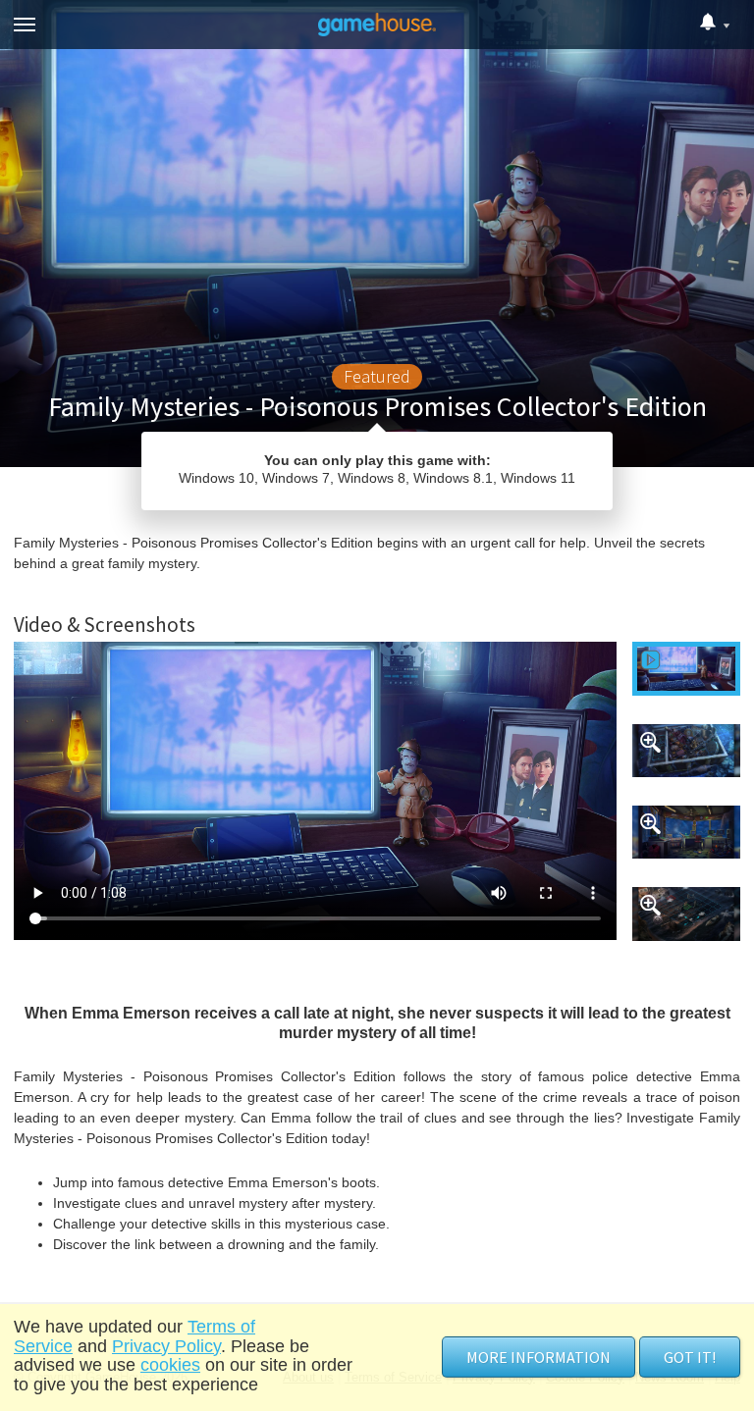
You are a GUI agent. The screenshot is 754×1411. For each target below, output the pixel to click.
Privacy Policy (166, 1346)
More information (538, 1357)
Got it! (690, 1357)
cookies (170, 1365)
